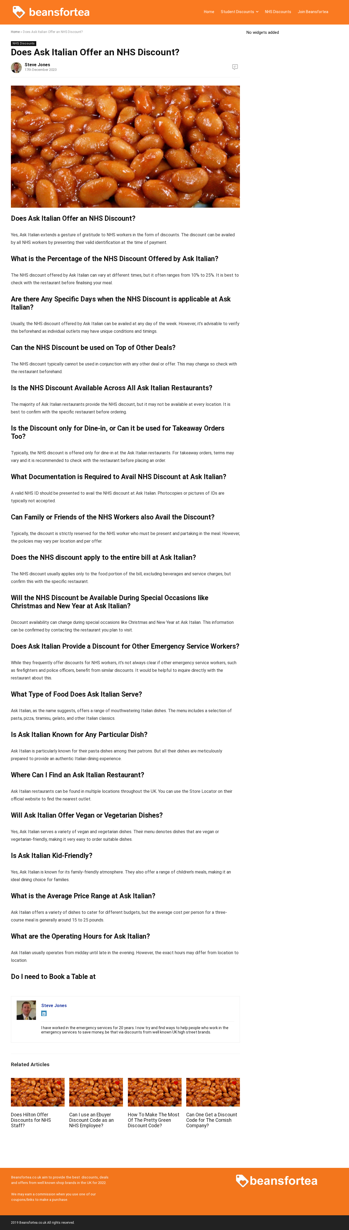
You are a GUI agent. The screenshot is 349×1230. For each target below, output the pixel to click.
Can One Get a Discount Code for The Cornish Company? (211, 1120)
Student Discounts (237, 12)
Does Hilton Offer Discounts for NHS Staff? (31, 1120)
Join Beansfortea (313, 12)
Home (209, 12)
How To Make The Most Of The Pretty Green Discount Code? (153, 1120)
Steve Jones (37, 64)
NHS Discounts (278, 12)
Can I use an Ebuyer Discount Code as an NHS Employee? (91, 1120)
